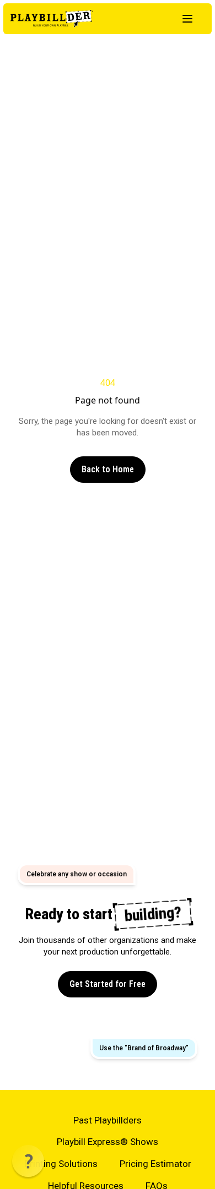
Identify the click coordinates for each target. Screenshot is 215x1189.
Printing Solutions (61, 1163)
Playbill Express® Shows (107, 1141)
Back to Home (108, 469)
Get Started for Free (107, 984)
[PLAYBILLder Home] (51, 19)
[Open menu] (187, 19)
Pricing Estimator (155, 1163)
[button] (28, 1161)
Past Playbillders (107, 1120)
